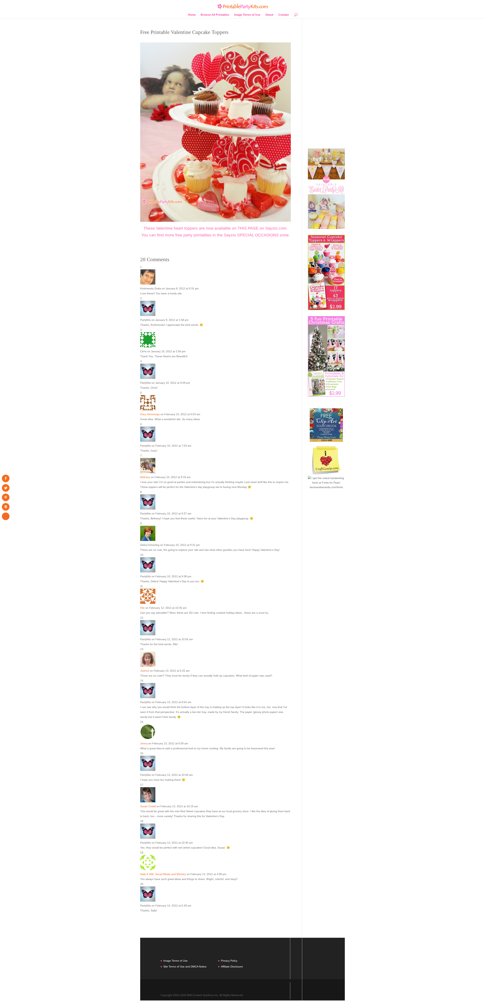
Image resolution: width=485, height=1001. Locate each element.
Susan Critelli (148, 806)
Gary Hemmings (150, 414)
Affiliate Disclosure (232, 966)
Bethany (145, 477)
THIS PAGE (248, 228)
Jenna (144, 743)
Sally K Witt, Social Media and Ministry (163, 874)
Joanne (144, 670)
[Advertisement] (326, 86)
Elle (142, 607)
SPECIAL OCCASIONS (258, 235)
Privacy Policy (229, 960)
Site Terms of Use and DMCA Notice (185, 966)
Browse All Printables (215, 14)
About (269, 14)
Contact (283, 14)
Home (192, 14)
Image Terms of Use (247, 14)
